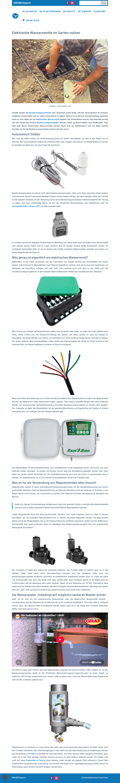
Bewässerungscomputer (48, 122)
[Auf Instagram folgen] (72, 3)
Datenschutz (93, 778)
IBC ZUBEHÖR (84, 11)
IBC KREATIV (69, 11)
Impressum (103, 778)
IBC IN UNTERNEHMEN (49, 11)
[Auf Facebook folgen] (67, 3)
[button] (5, 778)
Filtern (33, 754)
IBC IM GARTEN (29, 11)
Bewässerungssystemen (40, 113)
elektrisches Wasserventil (47, 119)
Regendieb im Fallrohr (35, 760)
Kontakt (84, 778)
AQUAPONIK (99, 11)
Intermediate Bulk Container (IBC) (26, 206)
